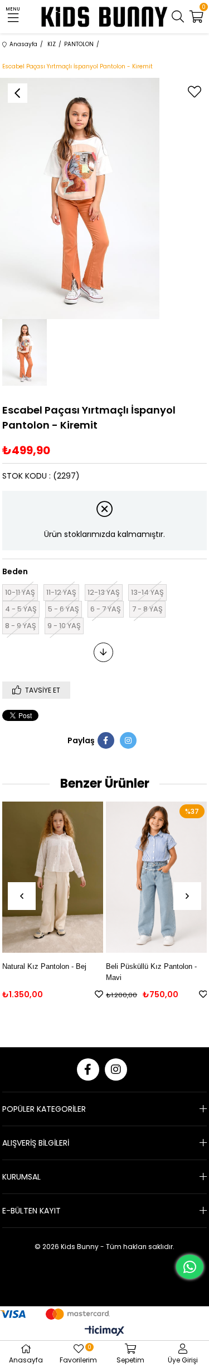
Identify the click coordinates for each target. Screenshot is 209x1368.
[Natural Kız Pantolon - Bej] (52, 877)
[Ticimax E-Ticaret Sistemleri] (104, 1331)
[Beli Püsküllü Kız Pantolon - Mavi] (156, 877)
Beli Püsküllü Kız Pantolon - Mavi (151, 972)
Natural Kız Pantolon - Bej (44, 966)
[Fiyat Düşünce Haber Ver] (103, 652)
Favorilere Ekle (99, 994)
